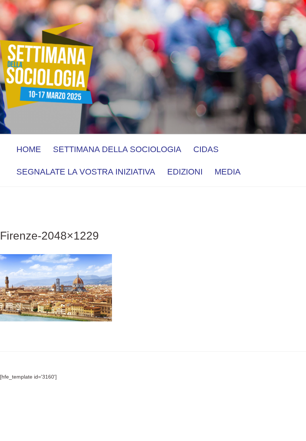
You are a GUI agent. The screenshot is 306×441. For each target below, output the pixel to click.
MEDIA (228, 171)
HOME (28, 149)
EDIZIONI (185, 171)
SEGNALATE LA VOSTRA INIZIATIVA (85, 171)
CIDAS (206, 149)
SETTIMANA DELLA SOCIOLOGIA (117, 149)
